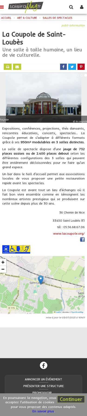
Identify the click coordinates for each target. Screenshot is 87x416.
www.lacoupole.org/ (69, 233)
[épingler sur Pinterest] (81, 67)
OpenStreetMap (77, 312)
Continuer (71, 399)
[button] (41, 280)
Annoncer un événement (43, 379)
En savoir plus (43, 411)
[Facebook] (43, 365)
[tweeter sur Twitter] (72, 67)
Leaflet (58, 312)
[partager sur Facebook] (63, 67)
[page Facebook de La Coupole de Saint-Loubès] (82, 240)
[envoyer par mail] (17, 67)
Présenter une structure (43, 386)
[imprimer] (8, 67)
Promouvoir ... (43, 392)
